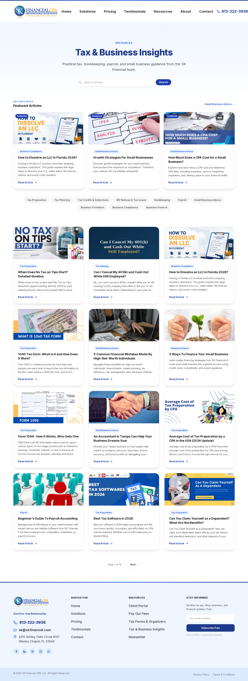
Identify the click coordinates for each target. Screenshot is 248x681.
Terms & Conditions (224, 674)
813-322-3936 (235, 11)
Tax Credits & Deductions (93, 200)
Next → (134, 564)
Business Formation (92, 207)
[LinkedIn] (24, 651)
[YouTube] (33, 651)
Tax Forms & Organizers (147, 622)
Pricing (110, 11)
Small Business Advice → (220, 104)
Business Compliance (125, 207)
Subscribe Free (210, 627)
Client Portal (138, 606)
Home (66, 11)
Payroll (182, 200)
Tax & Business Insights (147, 629)
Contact (206, 11)
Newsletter (137, 637)
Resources (163, 11)
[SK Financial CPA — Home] (35, 11)
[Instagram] (41, 651)
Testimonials (135, 11)
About (185, 11)
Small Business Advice (207, 200)
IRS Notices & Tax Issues (131, 200)
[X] (49, 651)
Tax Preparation (36, 200)
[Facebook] (16, 651)
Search (163, 82)
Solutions (87, 11)
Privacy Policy (201, 674)
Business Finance (156, 207)
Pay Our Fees (139, 614)
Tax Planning (62, 200)
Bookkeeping (162, 200)
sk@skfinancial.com (35, 630)
